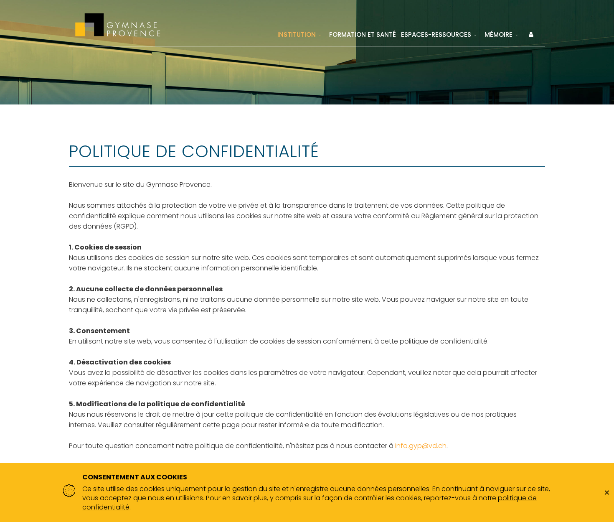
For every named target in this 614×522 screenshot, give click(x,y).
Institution (296, 34)
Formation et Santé (362, 34)
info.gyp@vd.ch (421, 446)
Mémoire (499, 34)
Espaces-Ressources (436, 34)
